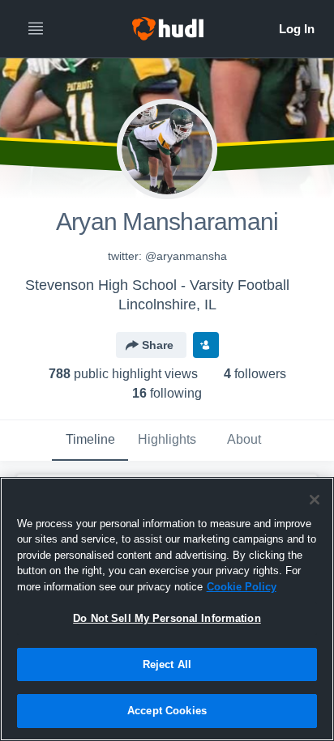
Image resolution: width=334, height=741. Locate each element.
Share (157, 345)
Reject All (167, 664)
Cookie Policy (241, 587)
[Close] (314, 499)
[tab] (90, 440)
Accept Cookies (167, 711)
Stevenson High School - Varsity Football (157, 285)
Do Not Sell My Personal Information (167, 618)
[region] (167, 609)
